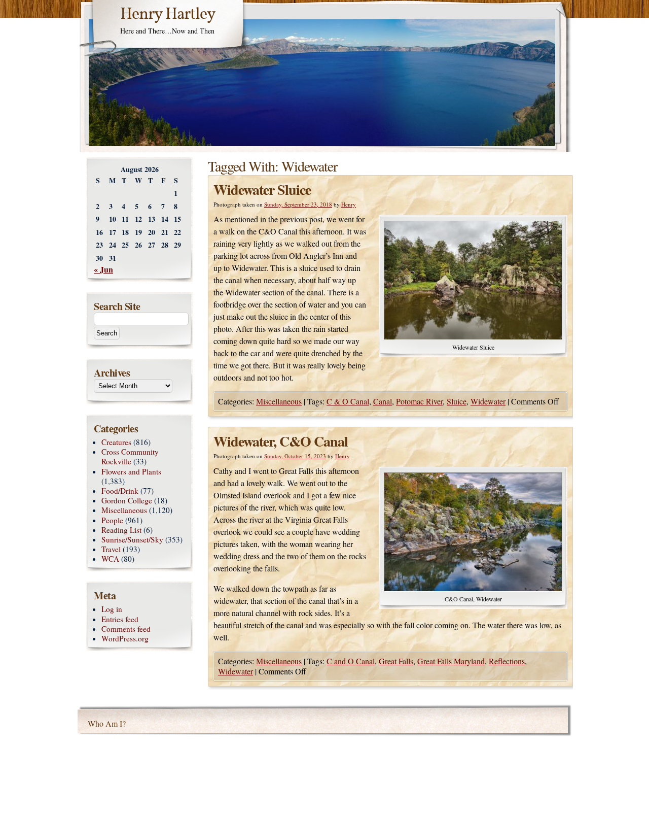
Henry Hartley (167, 15)
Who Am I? (107, 723)
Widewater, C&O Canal (280, 441)
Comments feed (126, 629)
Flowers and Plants (131, 471)
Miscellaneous (279, 401)
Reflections (507, 661)
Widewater (488, 401)
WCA (110, 559)
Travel (111, 549)
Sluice (456, 401)
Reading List (121, 530)
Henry (348, 204)
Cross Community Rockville (130, 456)
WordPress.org (125, 638)
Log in (111, 609)
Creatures (116, 442)
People (112, 520)
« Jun (103, 269)
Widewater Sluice (262, 189)
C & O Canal (348, 401)
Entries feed (119, 619)
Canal (382, 401)
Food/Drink (119, 491)
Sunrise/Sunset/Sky (132, 539)
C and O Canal (351, 661)
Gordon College (126, 500)
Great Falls (396, 661)
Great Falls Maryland (451, 661)
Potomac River (419, 401)
